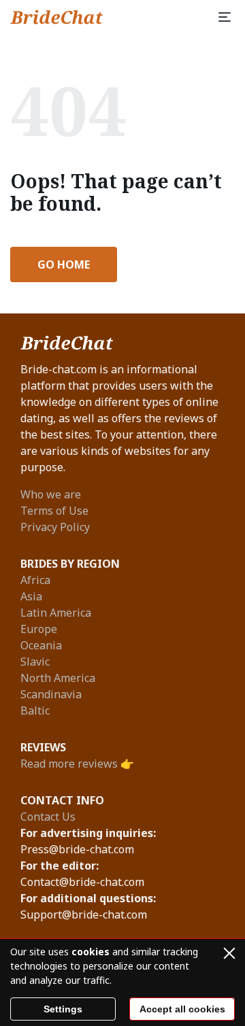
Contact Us (48, 816)
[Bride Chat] (56, 17)
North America (57, 677)
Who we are (50, 494)
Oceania (41, 645)
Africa (35, 579)
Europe (38, 628)
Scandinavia (51, 694)
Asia (31, 596)
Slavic (35, 661)
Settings (63, 1009)
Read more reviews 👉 (77, 763)
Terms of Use (54, 510)
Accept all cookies (182, 1009)
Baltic (35, 710)
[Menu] (224, 17)
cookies (90, 951)
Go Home (63, 264)
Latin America (55, 612)
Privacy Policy (55, 526)
